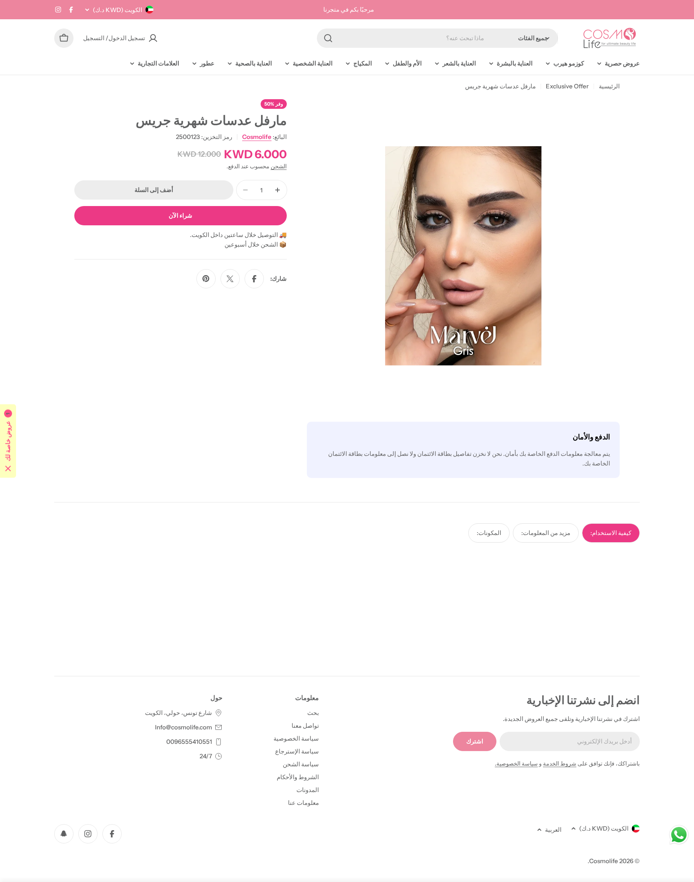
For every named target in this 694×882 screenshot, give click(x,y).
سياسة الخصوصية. (516, 763)
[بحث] (328, 38)
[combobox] (437, 38)
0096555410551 (189, 741)
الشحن (279, 166)
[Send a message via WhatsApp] (679, 835)
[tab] (611, 533)
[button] (8, 441)
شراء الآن (180, 215)
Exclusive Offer (567, 86)
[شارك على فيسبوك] (254, 278)
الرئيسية (609, 86)
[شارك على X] (230, 278)
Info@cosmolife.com (183, 727)
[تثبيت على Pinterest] (206, 278)
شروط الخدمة (559, 763)
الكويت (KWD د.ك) (117, 10)
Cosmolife (256, 137)
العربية (553, 829)
